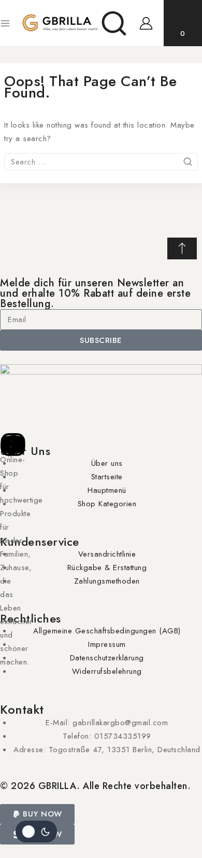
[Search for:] (101, 162)
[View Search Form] (113, 23)
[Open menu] (5, 23)
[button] (37, 814)
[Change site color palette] (36, 831)
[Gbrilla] (60, 23)
